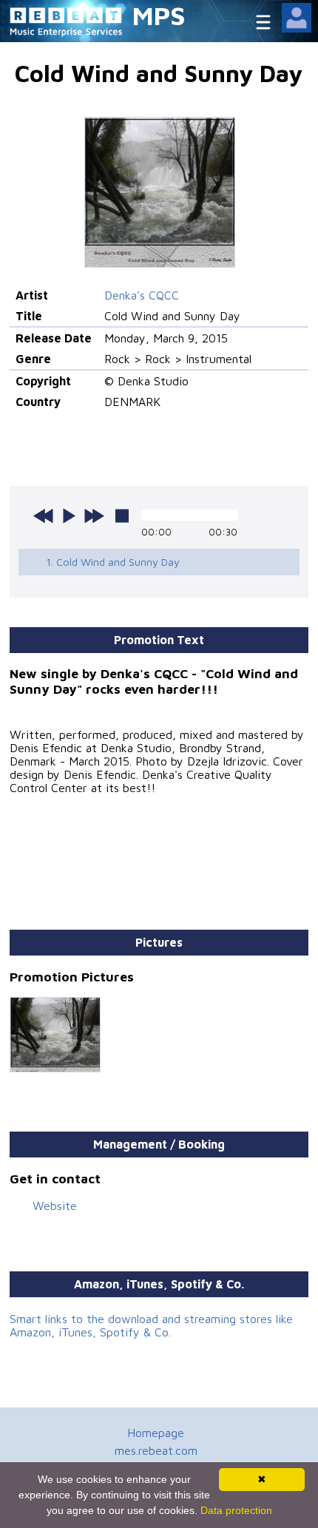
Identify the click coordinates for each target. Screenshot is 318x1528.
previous (43, 515)
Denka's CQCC (141, 295)
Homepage (155, 1432)
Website (55, 1205)
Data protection (236, 1510)
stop (122, 515)
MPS (159, 15)
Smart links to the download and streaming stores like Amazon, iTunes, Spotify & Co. (151, 1325)
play (69, 515)
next (94, 515)
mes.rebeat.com (156, 1450)
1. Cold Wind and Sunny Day (113, 561)
